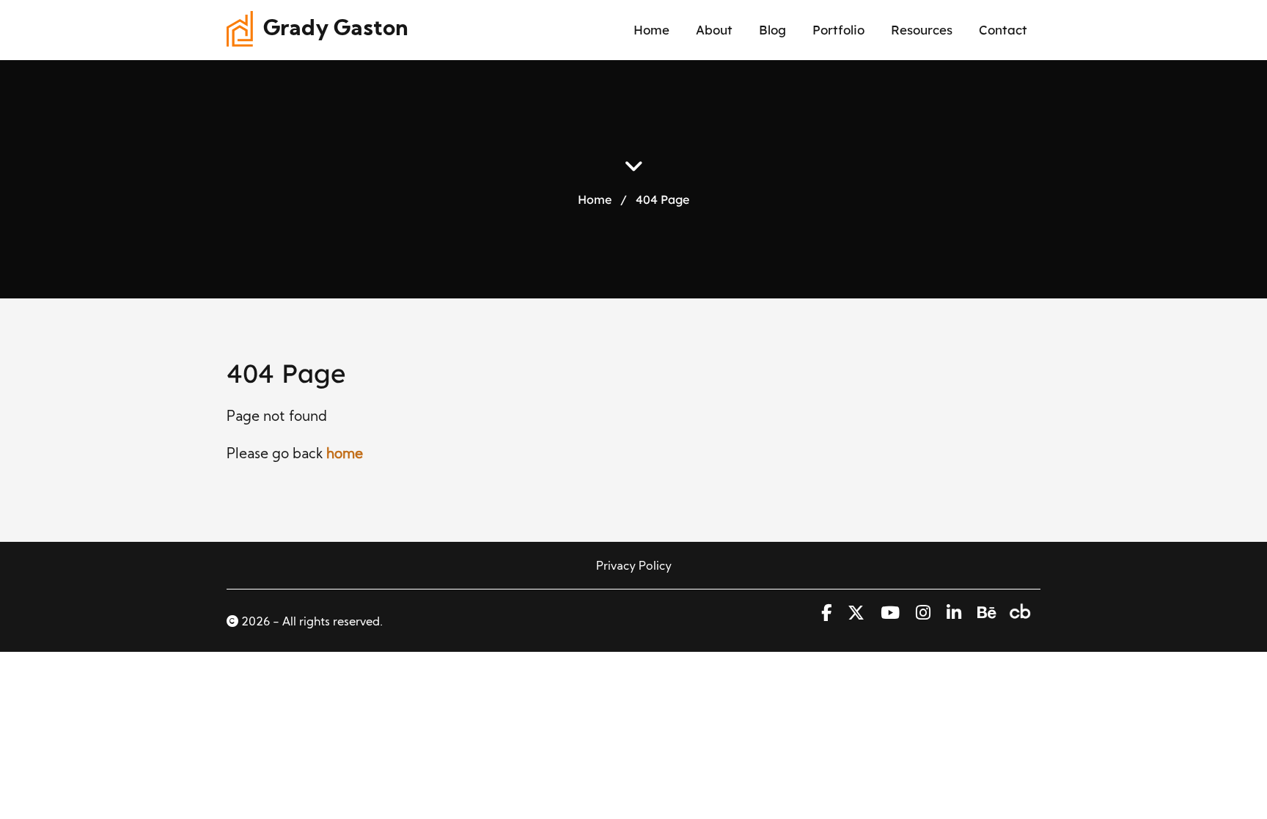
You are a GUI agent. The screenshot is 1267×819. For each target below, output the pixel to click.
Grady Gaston (335, 29)
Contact (1003, 29)
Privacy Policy (634, 567)
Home (651, 29)
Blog (772, 29)
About (714, 29)
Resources (921, 29)
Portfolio (838, 29)
